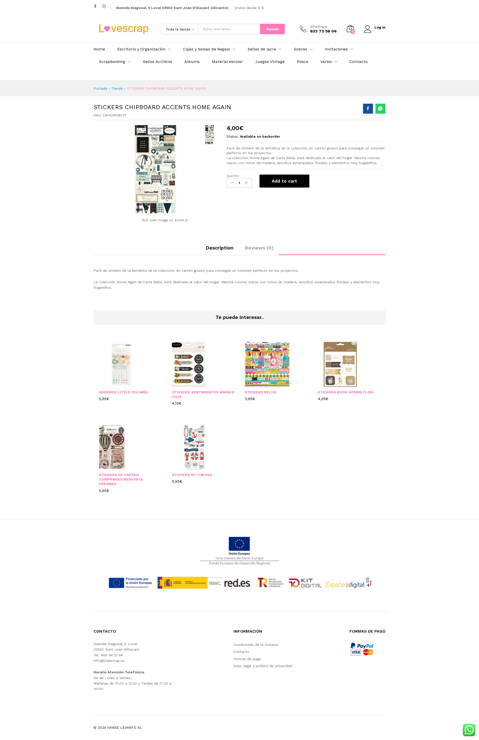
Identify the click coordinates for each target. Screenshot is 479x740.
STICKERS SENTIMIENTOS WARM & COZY (203, 394)
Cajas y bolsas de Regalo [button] (206, 49)
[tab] (220, 250)
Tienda (117, 88)
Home (99, 49)
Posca (302, 62)
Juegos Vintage (270, 62)
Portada (100, 88)
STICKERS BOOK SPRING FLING (345, 392)
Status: (233, 136)
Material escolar (227, 62)
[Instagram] (104, 6)
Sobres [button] (300, 49)
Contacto (359, 62)
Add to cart (284, 181)
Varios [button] (326, 62)
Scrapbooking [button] (112, 62)
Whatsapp (318, 26)
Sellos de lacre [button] (262, 49)
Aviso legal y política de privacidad (263, 666)
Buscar (272, 29)
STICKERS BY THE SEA (192, 475)
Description (220, 247)
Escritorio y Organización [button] (141, 49)
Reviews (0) (259, 247)
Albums (192, 62)
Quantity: (233, 175)
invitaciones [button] (336, 49)
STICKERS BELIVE (261, 392)
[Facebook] (95, 6)
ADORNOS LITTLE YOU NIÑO (123, 392)
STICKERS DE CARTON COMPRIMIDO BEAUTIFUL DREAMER (121, 479)
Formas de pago (247, 659)
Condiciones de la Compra (256, 645)
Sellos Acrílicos (157, 62)
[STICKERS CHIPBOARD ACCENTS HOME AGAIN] (368, 109)
